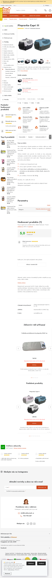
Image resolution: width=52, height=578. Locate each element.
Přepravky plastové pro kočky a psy (43, 209)
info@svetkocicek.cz (27, 513)
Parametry (30, 137)
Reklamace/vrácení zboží (10, 554)
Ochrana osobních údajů (22, 554)
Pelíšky (5, 63)
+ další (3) (47, 63)
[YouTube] (34, 524)
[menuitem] (4, 16)
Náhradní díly (7, 57)
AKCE (5, 30)
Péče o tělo (6, 61)
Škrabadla (6, 83)
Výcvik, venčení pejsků (8, 87)
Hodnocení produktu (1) (41, 137)
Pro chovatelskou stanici (9, 65)
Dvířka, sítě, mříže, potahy (9, 47)
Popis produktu (22, 137)
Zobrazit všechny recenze (20, 448)
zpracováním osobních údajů (18, 491)
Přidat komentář (31, 264)
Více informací (24, 71)
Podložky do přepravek (10, 71)
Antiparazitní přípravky (8, 45)
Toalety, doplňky (7, 85)
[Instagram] (31, 524)
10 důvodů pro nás (19, 553)
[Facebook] (28, 524)
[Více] (48, 16)
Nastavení (7, 573)
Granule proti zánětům (42, 554)
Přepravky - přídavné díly (10, 77)
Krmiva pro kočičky (9, 34)
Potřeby (6, 42)
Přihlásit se (42, 487)
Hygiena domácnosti (8, 51)
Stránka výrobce (22, 283)
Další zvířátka (8, 95)
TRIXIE (42, 99)
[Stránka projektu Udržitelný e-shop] (34, 559)
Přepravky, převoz (7, 67)
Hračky (5, 49)
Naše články (34, 554)
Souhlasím (41, 563)
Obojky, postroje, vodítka (9, 59)
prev (18, 348)
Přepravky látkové (9, 73)
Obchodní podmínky (42, 553)
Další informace (11, 569)
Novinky (6, 99)
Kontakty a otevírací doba (6, 5)
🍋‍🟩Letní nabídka (8, 26)
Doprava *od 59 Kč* (10, 553)
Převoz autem (8, 75)
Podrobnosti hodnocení (35, 28)
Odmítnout (31, 563)
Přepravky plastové (10, 69)
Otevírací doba (34, 553)
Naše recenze (27, 553)
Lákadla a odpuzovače (8, 53)
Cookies (29, 554)
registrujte (30, 226)
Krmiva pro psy (8, 38)
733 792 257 (46, 10)
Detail (34, 365)
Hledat (36, 10)
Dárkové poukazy (7, 91)
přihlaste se (20, 226)
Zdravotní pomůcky (8, 89)
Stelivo (5, 81)
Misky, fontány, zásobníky (9, 55)
